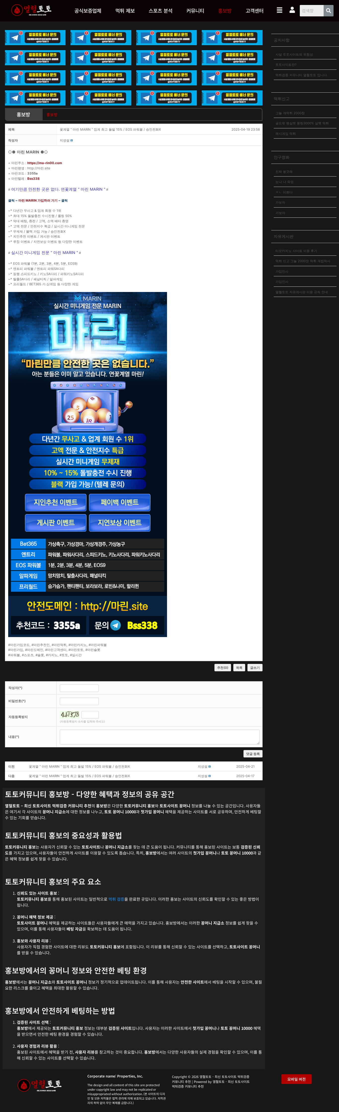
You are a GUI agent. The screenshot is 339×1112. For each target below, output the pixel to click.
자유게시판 (284, 236)
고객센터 (255, 10)
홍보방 (225, 10)
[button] (125, 10)
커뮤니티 (195, 10)
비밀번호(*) (17, 701)
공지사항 (282, 39)
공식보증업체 (87, 10)
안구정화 (282, 157)
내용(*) (13, 737)
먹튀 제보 (125, 10)
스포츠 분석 (160, 10)
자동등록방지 (18, 717)
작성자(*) (15, 688)
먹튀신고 (282, 98)
